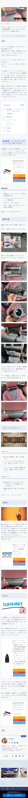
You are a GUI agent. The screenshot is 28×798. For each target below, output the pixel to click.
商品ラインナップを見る (13, 795)
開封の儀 (9, 117)
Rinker (19, 170)
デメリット (11, 124)
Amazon (16, 175)
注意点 (8, 128)
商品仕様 (10, 113)
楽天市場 (16, 178)
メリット (10, 122)
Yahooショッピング (18, 180)
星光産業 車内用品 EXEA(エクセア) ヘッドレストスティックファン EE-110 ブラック (19, 165)
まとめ (8, 131)
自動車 (7, 788)
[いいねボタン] (3, 41)
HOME (2, 788)
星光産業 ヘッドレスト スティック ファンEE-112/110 (16, 110)
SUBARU (9, 23)
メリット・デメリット (13, 120)
